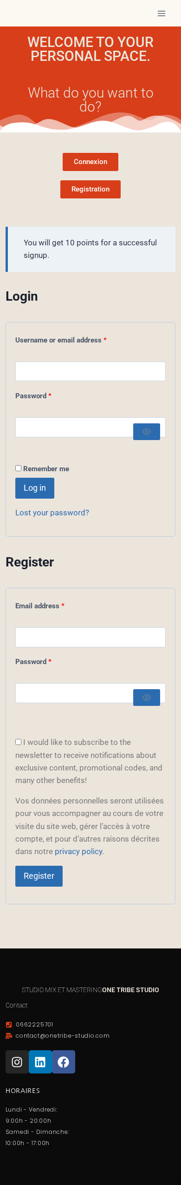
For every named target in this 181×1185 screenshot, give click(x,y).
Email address (53, 604)
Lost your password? (52, 512)
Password (47, 394)
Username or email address (74, 338)
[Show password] (146, 431)
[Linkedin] (40, 1061)
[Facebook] (63, 1061)
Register (39, 876)
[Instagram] (17, 1061)
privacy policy (78, 851)
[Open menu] (161, 13)
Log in (35, 488)
